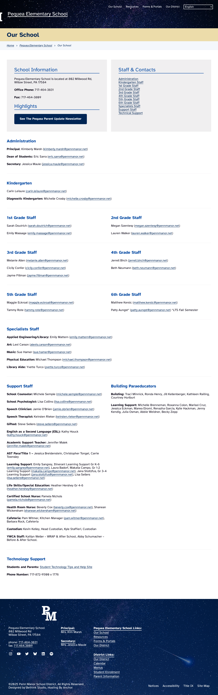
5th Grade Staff (129, 99)
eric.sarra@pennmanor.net (65, 156)
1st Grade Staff (128, 86)
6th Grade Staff (129, 103)
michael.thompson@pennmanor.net (87, 359)
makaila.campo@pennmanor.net (53, 471)
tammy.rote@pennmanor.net (44, 310)
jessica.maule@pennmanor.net (63, 164)
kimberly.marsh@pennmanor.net (65, 149)
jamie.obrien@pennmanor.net (73, 409)
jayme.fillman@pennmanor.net (48, 275)
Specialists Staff (129, 106)
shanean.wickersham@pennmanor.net (50, 510)
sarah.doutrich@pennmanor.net (50, 226)
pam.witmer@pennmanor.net (84, 518)
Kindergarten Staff (131, 82)
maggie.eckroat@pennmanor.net (51, 302)
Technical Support (131, 113)
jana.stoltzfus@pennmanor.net (52, 474)
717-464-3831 (28, 642)
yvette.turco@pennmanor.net (64, 367)
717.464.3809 (23, 645)
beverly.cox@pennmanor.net (73, 507)
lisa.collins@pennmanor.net (73, 401)
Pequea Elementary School (38, 14)
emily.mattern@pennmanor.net (90, 337)
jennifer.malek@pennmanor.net (29, 446)
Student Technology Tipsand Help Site (66, 567)
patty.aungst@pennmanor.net (150, 310)
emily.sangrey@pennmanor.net (28, 468)
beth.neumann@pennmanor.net (154, 268)
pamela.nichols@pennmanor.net (29, 500)
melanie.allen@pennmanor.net (47, 260)
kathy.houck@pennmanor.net (27, 435)
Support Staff (128, 109)
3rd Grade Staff (129, 92)
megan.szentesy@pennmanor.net (157, 226)
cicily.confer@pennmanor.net (45, 268)
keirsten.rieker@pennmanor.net (77, 416)
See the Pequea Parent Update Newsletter (50, 119)
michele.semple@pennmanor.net (79, 394)
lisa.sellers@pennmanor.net (26, 478)
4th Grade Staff (129, 96)
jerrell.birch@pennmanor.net (148, 260)
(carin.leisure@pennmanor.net (46, 191)
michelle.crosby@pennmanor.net (89, 198)
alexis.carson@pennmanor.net (50, 344)
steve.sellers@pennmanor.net (56, 424)
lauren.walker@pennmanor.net (152, 233)
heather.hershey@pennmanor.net (30, 489)
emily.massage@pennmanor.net (49, 233)
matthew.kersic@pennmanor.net (155, 302)
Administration (128, 79)
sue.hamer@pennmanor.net (52, 352)
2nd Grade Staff (129, 89)
